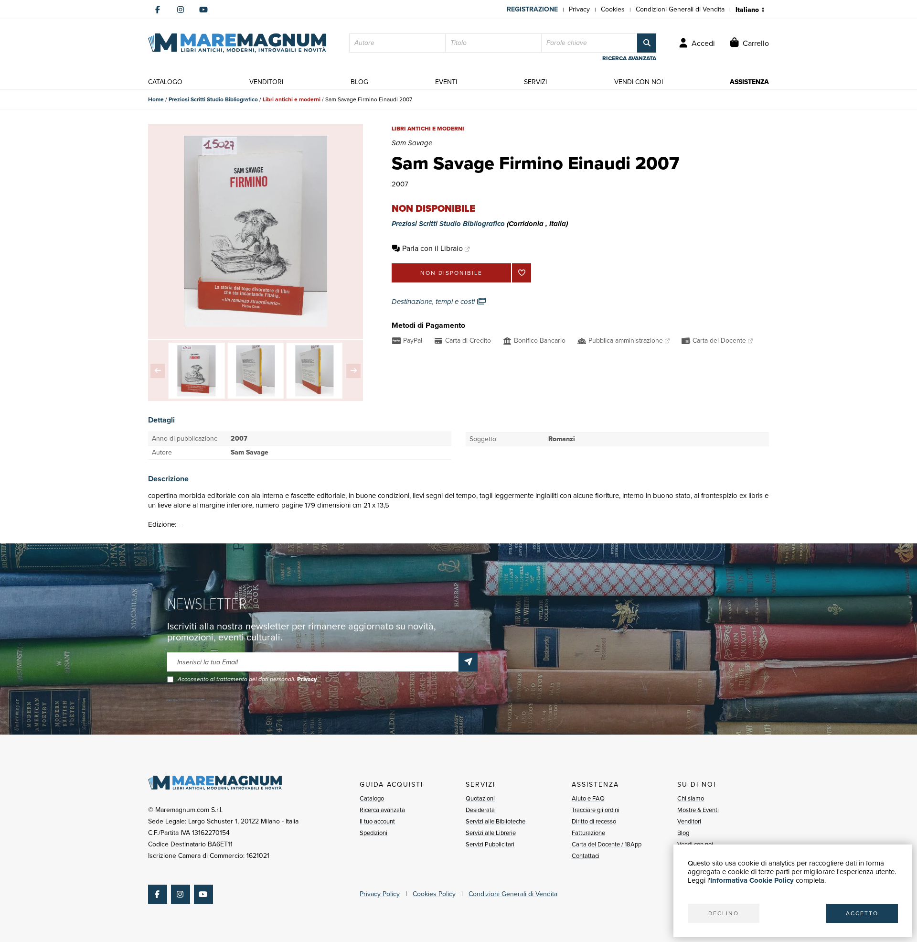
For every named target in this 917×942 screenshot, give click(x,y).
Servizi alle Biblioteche (495, 821)
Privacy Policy (380, 894)
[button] (157, 371)
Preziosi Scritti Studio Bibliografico (213, 99)
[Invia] (468, 661)
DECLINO (723, 913)
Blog (683, 832)
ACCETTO (862, 913)
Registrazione (532, 9)
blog (359, 82)
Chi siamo (690, 798)
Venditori (689, 821)
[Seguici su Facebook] (157, 9)
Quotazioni (480, 798)
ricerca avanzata (629, 58)
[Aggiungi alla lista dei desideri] (521, 272)
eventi (446, 82)
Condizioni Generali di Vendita (680, 9)
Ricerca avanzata (382, 809)
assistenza (749, 82)
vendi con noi (638, 82)
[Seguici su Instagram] (180, 9)
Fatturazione (588, 832)
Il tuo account (377, 821)
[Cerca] (646, 43)
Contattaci (585, 855)
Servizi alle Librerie (491, 832)
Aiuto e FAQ (588, 798)
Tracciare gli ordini (595, 809)
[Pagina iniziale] (237, 43)
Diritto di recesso (594, 821)
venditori (266, 82)
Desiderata (480, 809)
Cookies (613, 9)
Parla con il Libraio (432, 248)
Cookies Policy (434, 894)
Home (156, 99)
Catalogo (372, 798)
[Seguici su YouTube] (203, 9)
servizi (535, 82)
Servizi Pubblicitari (490, 844)
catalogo (165, 82)
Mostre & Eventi (698, 809)
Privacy (579, 9)
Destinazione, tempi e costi (434, 301)
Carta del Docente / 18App (606, 844)
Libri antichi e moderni (291, 99)
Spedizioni (373, 832)
